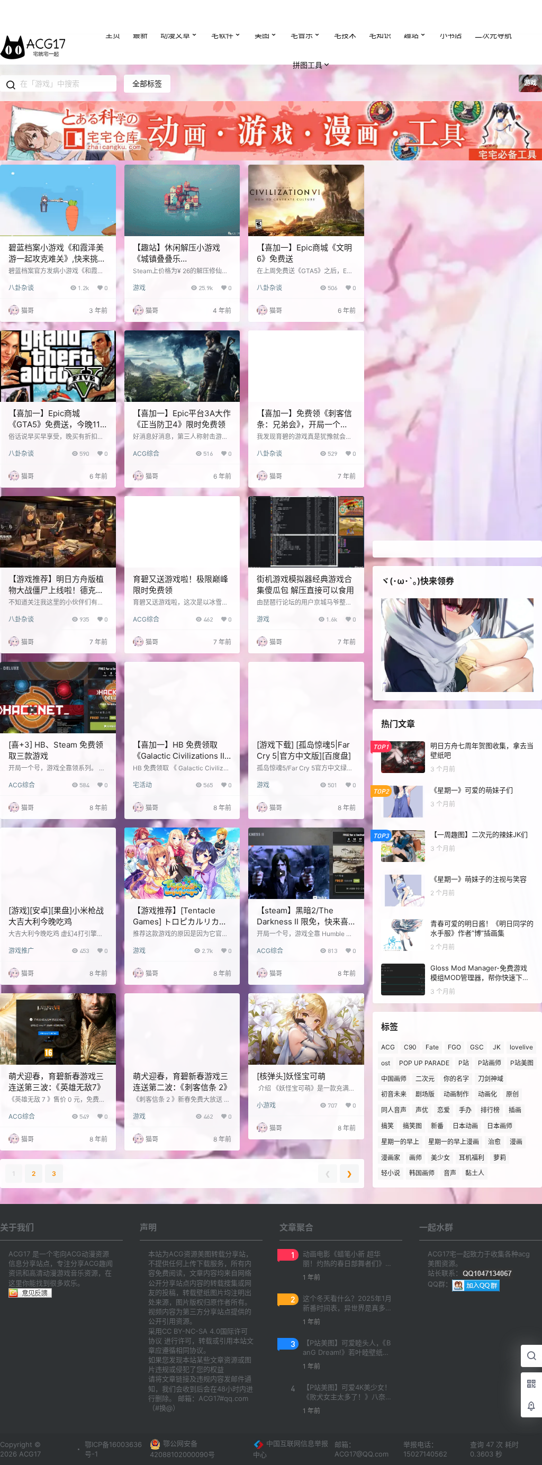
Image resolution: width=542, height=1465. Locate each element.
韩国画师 (422, 1174)
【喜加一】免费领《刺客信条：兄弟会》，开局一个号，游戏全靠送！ (304, 424)
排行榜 (490, 1110)
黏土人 (474, 1174)
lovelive (521, 1047)
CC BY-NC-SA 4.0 (191, 1331)
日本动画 (465, 1126)
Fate (432, 1047)
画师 (415, 1158)
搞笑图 (412, 1126)
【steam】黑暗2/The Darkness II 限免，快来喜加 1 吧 (302, 921)
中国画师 (393, 1079)
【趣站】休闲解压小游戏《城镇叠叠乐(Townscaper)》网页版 (176, 258)
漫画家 (390, 1158)
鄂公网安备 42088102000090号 (182, 1449)
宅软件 (222, 34)
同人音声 (393, 1110)
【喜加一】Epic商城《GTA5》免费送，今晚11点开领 (54, 424)
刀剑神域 (490, 1079)
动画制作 (456, 1095)
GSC (477, 1047)
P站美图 (522, 1063)
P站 (463, 1063)
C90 (410, 1047)
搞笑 (387, 1126)
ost (385, 1063)
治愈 (494, 1142)
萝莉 (499, 1158)
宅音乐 (302, 34)
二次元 (425, 1079)
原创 (512, 1095)
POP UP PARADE (424, 1063)
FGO (454, 1047)
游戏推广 (21, 951)
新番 (437, 1126)
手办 (465, 1110)
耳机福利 (471, 1158)
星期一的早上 (400, 1142)
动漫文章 (175, 34)
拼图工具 (307, 64)
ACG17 (29, 1454)
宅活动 (142, 785)
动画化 (487, 1095)
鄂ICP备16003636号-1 (113, 1449)
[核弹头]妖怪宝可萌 (291, 1076)
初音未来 (393, 1095)
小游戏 (266, 1105)
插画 (515, 1110)
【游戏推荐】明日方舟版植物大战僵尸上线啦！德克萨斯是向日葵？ (56, 590)
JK (497, 1047)
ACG (388, 1047)
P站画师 (489, 1063)
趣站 (411, 34)
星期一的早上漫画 (453, 1142)
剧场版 (425, 1095)
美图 (262, 34)
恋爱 (443, 1110)
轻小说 (390, 1174)
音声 (450, 1174)
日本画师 (499, 1126)
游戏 (139, 288)
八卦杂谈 (21, 288)
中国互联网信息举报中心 (290, 1449)
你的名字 (456, 1079)
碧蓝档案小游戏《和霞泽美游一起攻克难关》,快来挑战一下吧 (57, 258)
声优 (421, 1110)
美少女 (440, 1158)
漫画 (516, 1142)
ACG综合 (146, 453)
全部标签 (147, 83)
